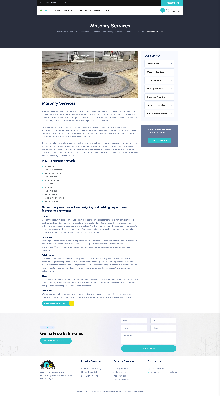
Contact (108, 10)
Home (57, 10)
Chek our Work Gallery (55, 303)
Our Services (81, 10)
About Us (68, 10)
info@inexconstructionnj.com (72, 3)
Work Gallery (96, 10)
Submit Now (149, 348)
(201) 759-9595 (173, 11)
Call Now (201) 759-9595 (54, 341)
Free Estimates (173, 3)
